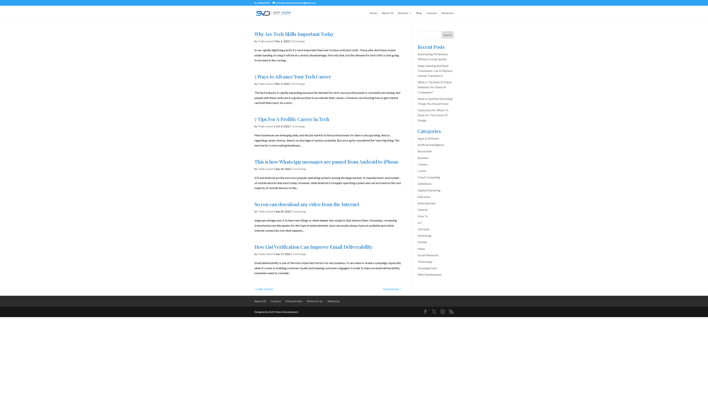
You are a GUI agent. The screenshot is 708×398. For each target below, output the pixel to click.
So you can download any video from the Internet (306, 204)
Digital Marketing (429, 190)
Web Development (430, 274)
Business (423, 158)
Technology (298, 41)
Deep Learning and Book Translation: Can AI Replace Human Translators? (435, 70)
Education (424, 196)
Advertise (447, 13)
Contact (431, 13)
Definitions (425, 183)
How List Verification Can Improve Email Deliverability (313, 247)
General (423, 209)
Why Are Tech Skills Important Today (294, 34)
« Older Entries (263, 289)
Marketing (424, 235)
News (421, 248)
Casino (422, 170)
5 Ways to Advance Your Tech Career (292, 76)
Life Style (423, 229)
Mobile (422, 242)
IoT (420, 222)
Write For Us (315, 301)
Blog (419, 13)
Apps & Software (428, 138)
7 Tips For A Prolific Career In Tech (291, 119)
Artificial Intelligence (431, 144)
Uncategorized (427, 268)
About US (387, 13)
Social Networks (428, 255)
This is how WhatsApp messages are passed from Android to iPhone (326, 161)
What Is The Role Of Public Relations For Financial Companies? (435, 87)
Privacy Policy (294, 301)
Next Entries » (392, 289)
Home (373, 13)
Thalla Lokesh (266, 41)
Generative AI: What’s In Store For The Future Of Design (433, 115)
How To (423, 216)
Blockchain (425, 151)
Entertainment (427, 203)
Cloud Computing (429, 177)
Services (403, 13)
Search (448, 34)
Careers (423, 164)
